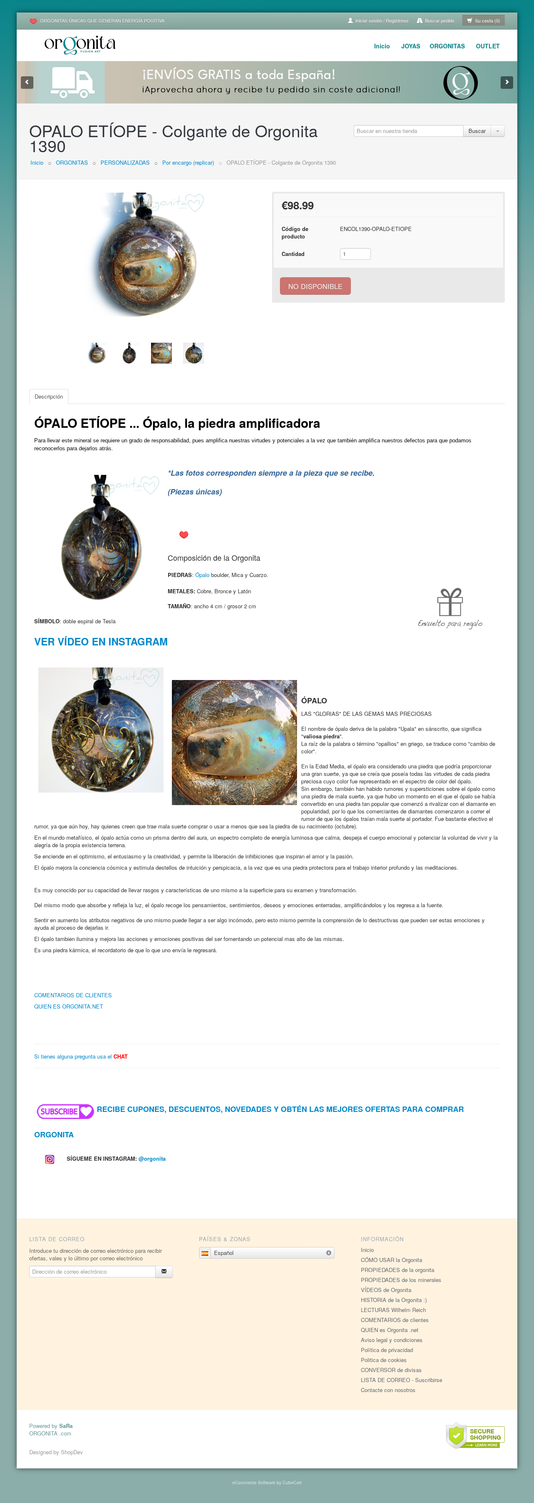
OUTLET (488, 46)
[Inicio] (81, 44)
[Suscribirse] (164, 1272)
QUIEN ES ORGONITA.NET (68, 1006)
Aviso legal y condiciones (392, 1340)
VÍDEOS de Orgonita (386, 1290)
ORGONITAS (447, 46)
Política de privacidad (387, 1350)
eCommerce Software (253, 1482)
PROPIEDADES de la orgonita (397, 1270)
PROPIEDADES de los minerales (401, 1280)
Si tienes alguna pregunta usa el (81, 1056)
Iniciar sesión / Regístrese (381, 20)
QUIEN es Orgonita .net (389, 1330)
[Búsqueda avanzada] (498, 131)
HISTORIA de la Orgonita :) (394, 1300)
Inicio (382, 46)
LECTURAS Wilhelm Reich (393, 1310)
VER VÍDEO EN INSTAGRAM (101, 641)
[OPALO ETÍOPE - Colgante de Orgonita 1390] (145, 255)
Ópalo (202, 575)
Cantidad (293, 254)
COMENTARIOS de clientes (395, 1320)
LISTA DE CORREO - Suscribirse (401, 1380)
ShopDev (72, 1452)
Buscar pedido (439, 20)
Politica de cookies (384, 1360)
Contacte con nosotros (388, 1390)
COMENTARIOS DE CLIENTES (73, 995)
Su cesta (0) (487, 20)
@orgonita (152, 1158)
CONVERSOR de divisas (391, 1370)
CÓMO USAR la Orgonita (391, 1260)
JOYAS (410, 46)
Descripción (49, 396)
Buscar (477, 131)
